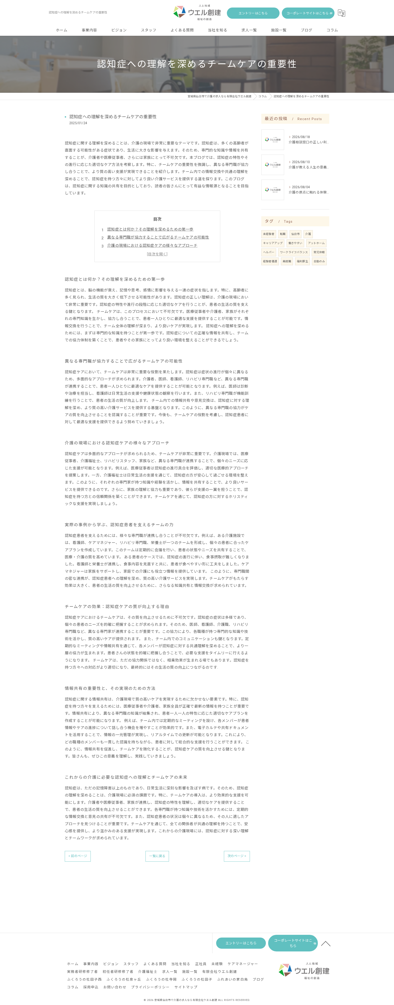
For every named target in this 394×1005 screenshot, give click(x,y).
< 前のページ (77, 856)
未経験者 (268, 234)
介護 (308, 234)
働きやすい (295, 243)
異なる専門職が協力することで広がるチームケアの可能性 (158, 237)
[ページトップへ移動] (325, 943)
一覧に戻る (157, 856)
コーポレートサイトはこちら (308, 13)
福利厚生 (302, 261)
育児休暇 (319, 252)
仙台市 (295, 234)
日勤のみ (319, 261)
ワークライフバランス (294, 252)
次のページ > (237, 856)
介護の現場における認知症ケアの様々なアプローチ (152, 245)
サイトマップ (186, 987)
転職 (282, 234)
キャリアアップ (273, 243)
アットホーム (316, 243)
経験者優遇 (270, 261)
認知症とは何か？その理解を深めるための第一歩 (150, 229)
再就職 (287, 261)
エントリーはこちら (253, 13)
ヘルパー (268, 252)
